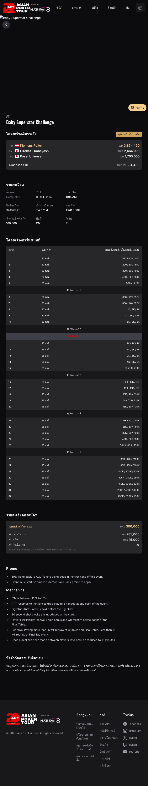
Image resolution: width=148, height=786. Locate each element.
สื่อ (128, 7)
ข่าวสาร (77, 7)
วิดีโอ (95, 7)
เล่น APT (105, 758)
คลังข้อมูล (105, 765)
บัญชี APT (106, 751)
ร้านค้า (112, 7)
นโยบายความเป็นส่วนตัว (84, 736)
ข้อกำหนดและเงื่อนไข (84, 725)
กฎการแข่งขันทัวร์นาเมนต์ (84, 747)
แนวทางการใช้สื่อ (85, 758)
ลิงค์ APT (105, 723)
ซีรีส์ (59, 7)
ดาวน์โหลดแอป (109, 737)
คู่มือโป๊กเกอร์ (107, 730)
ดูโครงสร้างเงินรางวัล (129, 134)
